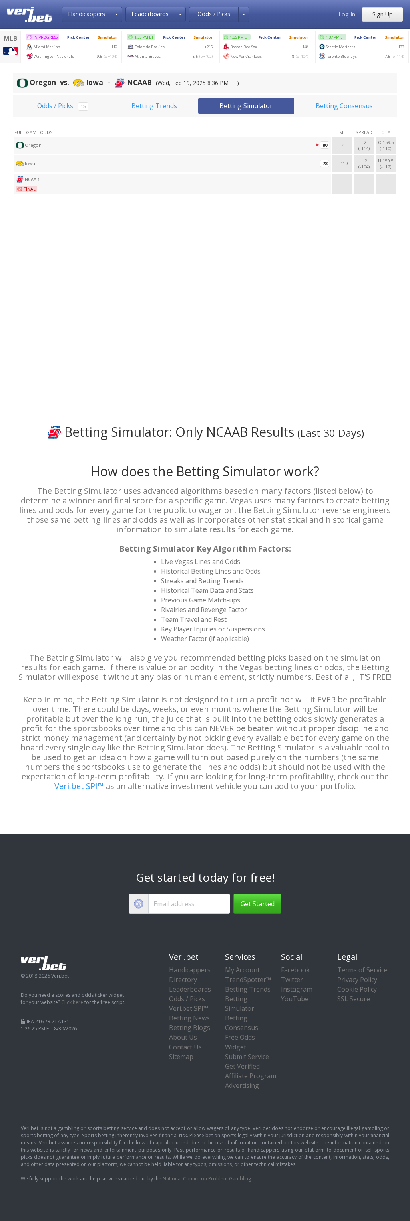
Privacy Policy (357, 979)
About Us (183, 1037)
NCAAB (32, 179)
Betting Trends (154, 105)
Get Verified (242, 1066)
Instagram (296, 989)
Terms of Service (362, 969)
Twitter (292, 979)
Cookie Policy (357, 989)
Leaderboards (150, 14)
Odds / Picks (213, 14)
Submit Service (247, 1056)
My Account (242, 969)
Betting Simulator (246, 105)
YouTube (295, 998)
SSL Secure (353, 998)
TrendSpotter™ (248, 979)
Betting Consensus (344, 105)
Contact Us (185, 1047)
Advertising (242, 1085)
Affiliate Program (250, 1075)
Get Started (258, 903)
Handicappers (86, 14)
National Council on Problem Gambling (207, 1178)
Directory (183, 979)
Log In (346, 14)
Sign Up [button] (382, 14)
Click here (72, 1002)
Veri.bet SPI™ (79, 786)
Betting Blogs (189, 1027)
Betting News (189, 1018)
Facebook (295, 969)
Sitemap (181, 1056)
